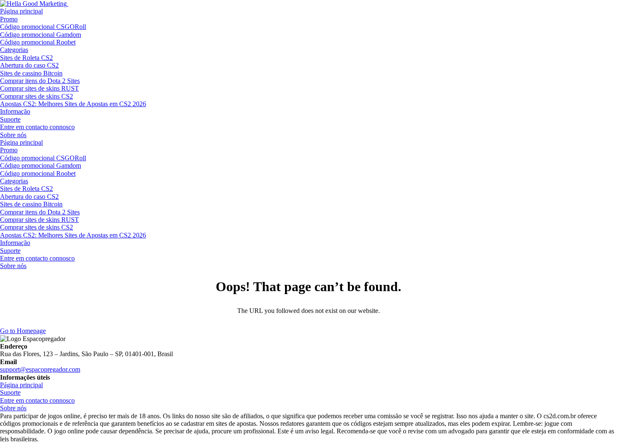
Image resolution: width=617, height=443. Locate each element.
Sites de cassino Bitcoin (31, 73)
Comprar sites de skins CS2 (36, 96)
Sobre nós (13, 134)
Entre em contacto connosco (37, 126)
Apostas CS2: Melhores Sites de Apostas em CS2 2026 (73, 103)
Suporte (10, 119)
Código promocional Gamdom (40, 34)
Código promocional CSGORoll (43, 26)
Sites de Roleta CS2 (26, 57)
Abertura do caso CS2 (29, 65)
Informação (15, 111)
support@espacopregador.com (40, 369)
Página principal (21, 11)
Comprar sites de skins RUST (39, 88)
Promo (9, 19)
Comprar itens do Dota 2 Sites (40, 80)
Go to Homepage (23, 330)
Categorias (14, 49)
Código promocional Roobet (38, 42)
